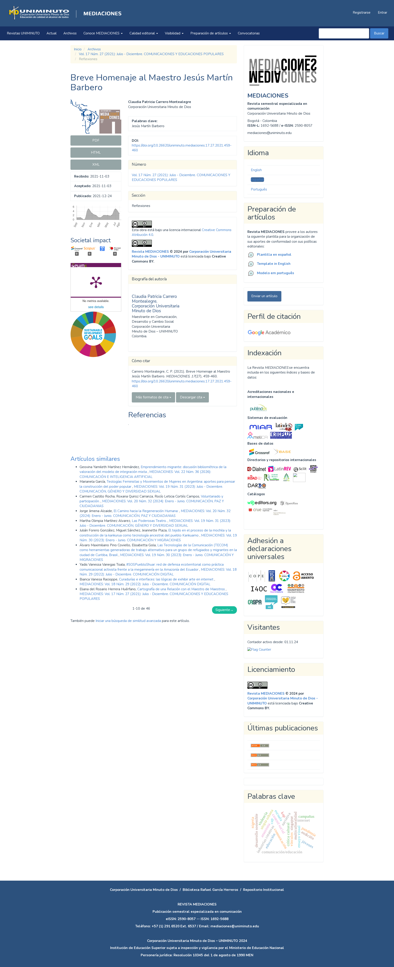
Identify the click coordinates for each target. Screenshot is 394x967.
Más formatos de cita (152, 397)
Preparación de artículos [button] (209, 33)
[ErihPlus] (281, 435)
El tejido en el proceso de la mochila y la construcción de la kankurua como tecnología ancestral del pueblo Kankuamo (155, 532)
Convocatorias (249, 33)
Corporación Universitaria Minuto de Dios (144, 889)
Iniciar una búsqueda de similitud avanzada (128, 621)
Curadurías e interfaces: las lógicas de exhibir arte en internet (166, 579)
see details (96, 306)
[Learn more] (91, 434)
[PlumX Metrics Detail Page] (96, 282)
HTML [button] (96, 152)
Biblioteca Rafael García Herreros (210, 889)
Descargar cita (191, 397)
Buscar (379, 33)
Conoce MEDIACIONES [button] (101, 33)
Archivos (70, 33)
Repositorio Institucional (263, 889)
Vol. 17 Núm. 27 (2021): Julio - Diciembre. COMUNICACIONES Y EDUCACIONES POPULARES (151, 54)
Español (257, 179)
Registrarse (362, 12)
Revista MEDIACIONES (150, 251)
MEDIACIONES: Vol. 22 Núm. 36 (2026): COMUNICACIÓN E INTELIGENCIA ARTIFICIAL (145, 474)
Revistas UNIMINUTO (23, 33)
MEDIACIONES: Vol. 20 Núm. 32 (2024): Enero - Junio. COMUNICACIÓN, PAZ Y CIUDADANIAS (155, 513)
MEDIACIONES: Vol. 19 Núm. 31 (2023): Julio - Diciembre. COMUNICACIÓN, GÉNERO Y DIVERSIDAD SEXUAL (151, 489)
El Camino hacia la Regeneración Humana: (146, 511)
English (256, 170)
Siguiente (224, 610)
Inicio (78, 49)
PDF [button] (95, 140)
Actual (52, 33)
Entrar (382, 12)
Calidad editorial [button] (143, 33)
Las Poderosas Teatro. (150, 520)
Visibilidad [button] (173, 33)
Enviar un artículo (264, 296)
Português (259, 189)
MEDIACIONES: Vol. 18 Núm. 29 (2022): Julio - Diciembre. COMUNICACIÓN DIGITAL (158, 572)
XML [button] (96, 164)
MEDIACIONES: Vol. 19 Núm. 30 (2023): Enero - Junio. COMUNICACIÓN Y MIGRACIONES (158, 537)
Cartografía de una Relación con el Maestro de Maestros (181, 589)
